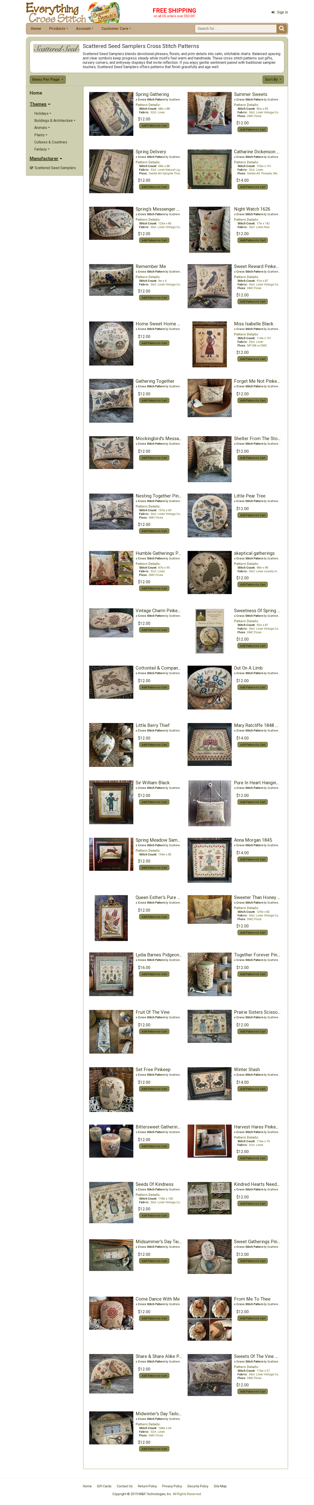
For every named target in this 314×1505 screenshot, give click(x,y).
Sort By (272, 79)
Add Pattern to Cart (154, 125)
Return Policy (147, 1486)
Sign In (282, 12)
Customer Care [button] (114, 28)
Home (36, 28)
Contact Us (125, 1486)
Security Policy (197, 1486)
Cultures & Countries (50, 142)
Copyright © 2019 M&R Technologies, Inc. (142, 1494)
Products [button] (57, 28)
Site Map (220, 1486)
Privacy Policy (172, 1486)
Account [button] (83, 28)
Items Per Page (46, 79)
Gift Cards (104, 1486)
